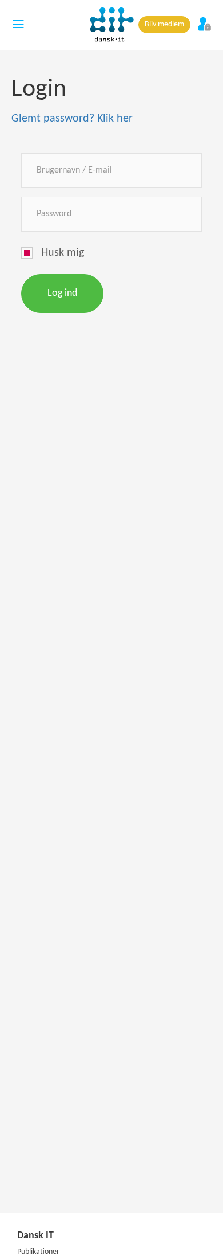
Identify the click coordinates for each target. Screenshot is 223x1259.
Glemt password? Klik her (72, 118)
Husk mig (62, 253)
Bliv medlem (164, 24)
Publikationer (38, 1252)
